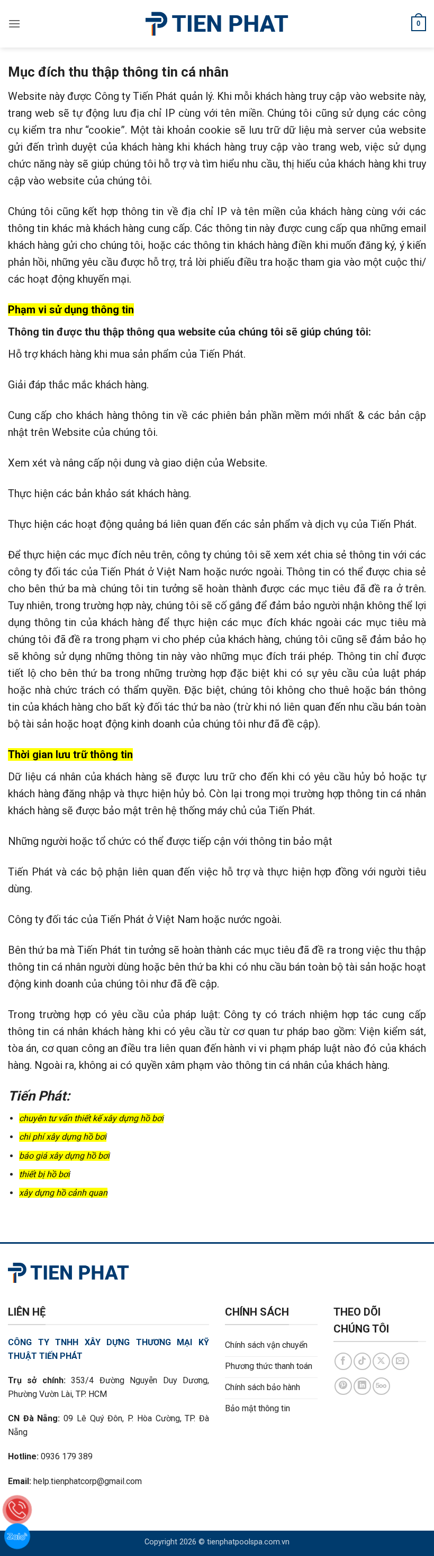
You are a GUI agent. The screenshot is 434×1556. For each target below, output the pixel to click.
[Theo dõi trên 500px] (381, 1386)
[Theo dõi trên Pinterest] (343, 1386)
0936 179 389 (67, 1456)
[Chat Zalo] (17, 1536)
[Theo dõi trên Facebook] (343, 1361)
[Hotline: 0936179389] (17, 1510)
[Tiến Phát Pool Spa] (217, 23)
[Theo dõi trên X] (381, 1361)
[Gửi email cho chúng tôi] (400, 1361)
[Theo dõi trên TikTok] (362, 1361)
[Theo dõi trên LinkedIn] (362, 1386)
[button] (14, 23)
